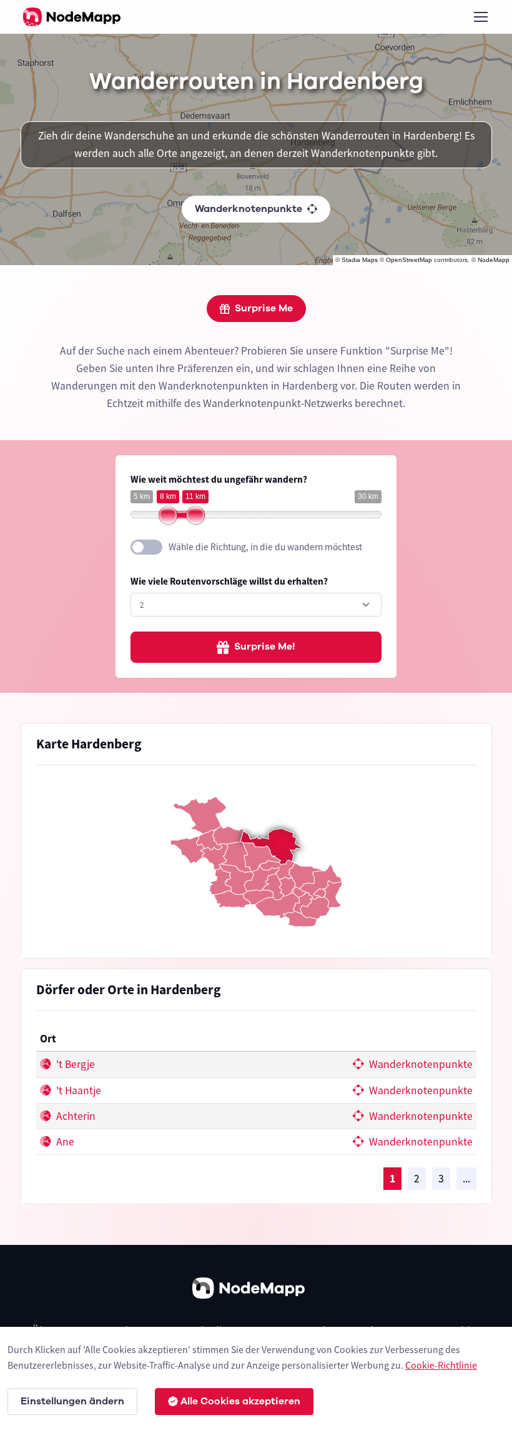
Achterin (75, 1116)
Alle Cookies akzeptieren (240, 1401)
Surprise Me (264, 308)
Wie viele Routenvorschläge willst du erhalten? (229, 581)
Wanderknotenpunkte (248, 209)
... (466, 1179)
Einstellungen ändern (72, 1401)
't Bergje (74, 1064)
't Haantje (77, 1090)
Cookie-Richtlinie (441, 1365)
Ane (64, 1142)
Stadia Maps (360, 259)
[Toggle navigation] (480, 17)
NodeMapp (494, 259)
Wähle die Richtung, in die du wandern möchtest (265, 547)
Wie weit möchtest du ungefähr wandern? (218, 479)
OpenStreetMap (409, 259)
